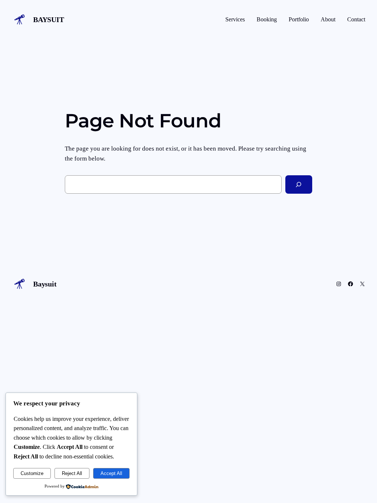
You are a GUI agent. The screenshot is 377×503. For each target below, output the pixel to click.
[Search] (298, 184)
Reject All (72, 473)
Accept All (111, 473)
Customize (32, 473)
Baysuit (48, 19)
